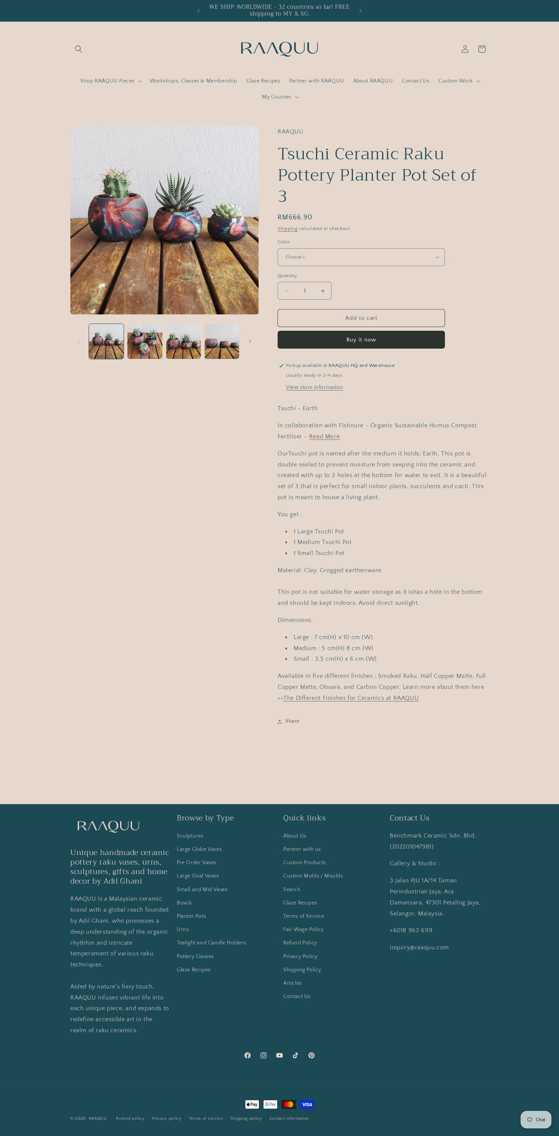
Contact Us (297, 996)
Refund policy (130, 1118)
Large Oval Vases (198, 876)
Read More (324, 436)
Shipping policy (246, 1118)
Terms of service (206, 1118)
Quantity (287, 275)
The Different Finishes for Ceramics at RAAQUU (351, 698)
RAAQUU (98, 1118)
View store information (314, 387)
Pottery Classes (195, 957)
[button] (78, 49)
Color (284, 241)
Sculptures (190, 836)
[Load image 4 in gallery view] (222, 341)
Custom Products (304, 863)
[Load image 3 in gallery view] (183, 341)
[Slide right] (250, 341)
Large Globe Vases (199, 849)
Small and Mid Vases (202, 890)
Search (292, 890)
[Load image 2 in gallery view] (144, 341)
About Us (294, 836)
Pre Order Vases (196, 863)
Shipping (288, 228)
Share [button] (292, 721)
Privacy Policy (300, 957)
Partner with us (302, 849)
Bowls (184, 903)
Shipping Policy (302, 970)
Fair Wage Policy (303, 930)
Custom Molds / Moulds (313, 876)
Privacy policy (166, 1118)
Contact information (289, 1118)
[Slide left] (78, 341)
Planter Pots (191, 916)
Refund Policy (300, 943)
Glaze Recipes (194, 970)
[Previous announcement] (198, 10)
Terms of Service (303, 916)
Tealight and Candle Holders (211, 943)
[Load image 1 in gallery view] (106, 341)
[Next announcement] (360, 10)
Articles (292, 983)
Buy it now (361, 339)
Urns (183, 930)
